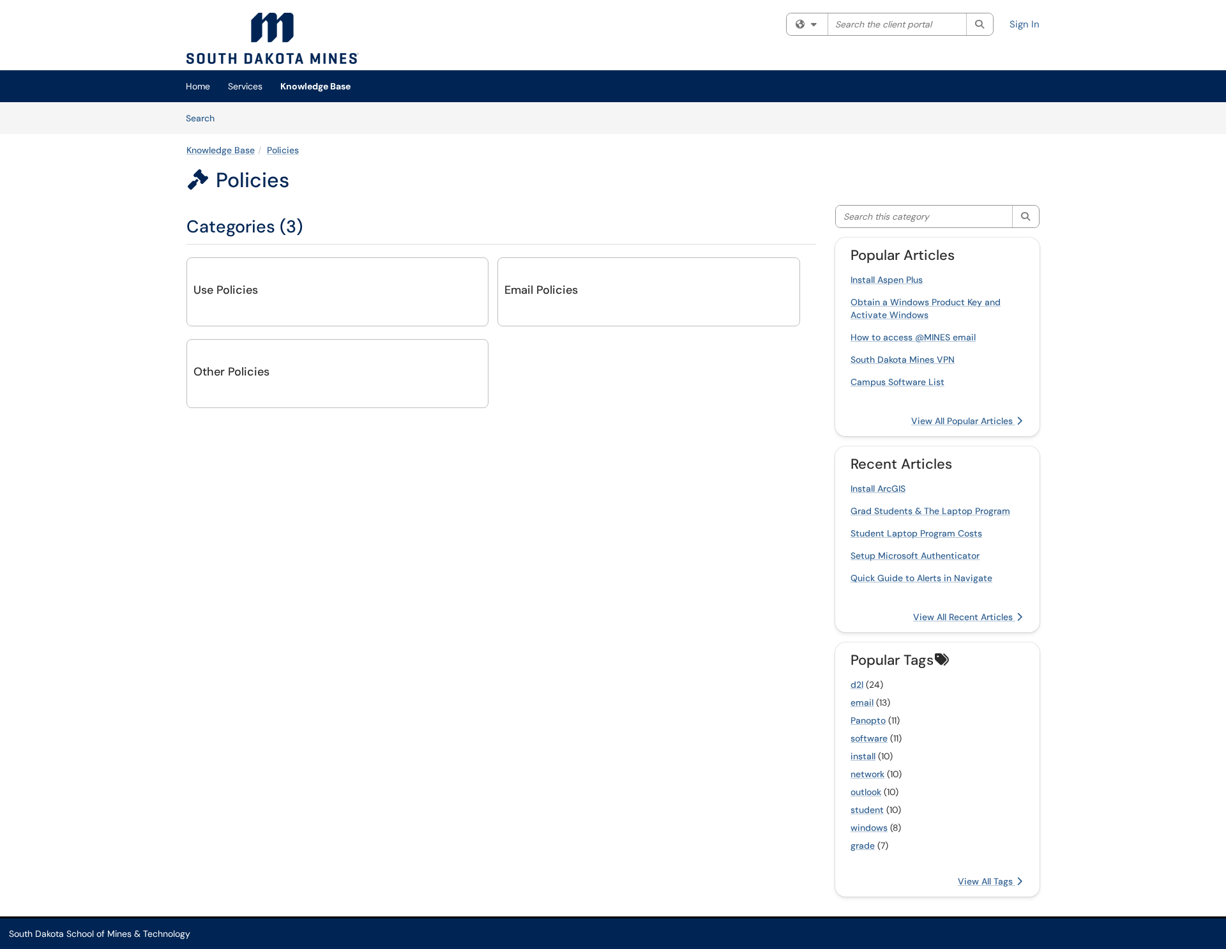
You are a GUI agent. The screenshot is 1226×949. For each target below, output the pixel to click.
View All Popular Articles (963, 421)
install (863, 756)
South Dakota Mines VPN (903, 359)
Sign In (1025, 24)
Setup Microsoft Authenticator (915, 555)
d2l (857, 684)
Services (245, 86)
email (862, 702)
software (869, 738)
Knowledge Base (315, 86)
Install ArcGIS (878, 488)
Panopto (868, 720)
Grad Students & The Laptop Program (930, 511)
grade (863, 845)
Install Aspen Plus (887, 279)
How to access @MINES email (913, 337)
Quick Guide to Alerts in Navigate (921, 578)
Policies (283, 150)
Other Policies (231, 371)
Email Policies (541, 290)
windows (869, 827)
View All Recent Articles (964, 617)
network (867, 774)
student (867, 810)
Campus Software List (897, 382)
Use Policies (225, 290)
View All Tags (986, 881)
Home (198, 86)
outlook (866, 792)
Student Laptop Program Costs (916, 533)
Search (204, 118)
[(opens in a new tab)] (272, 38)
